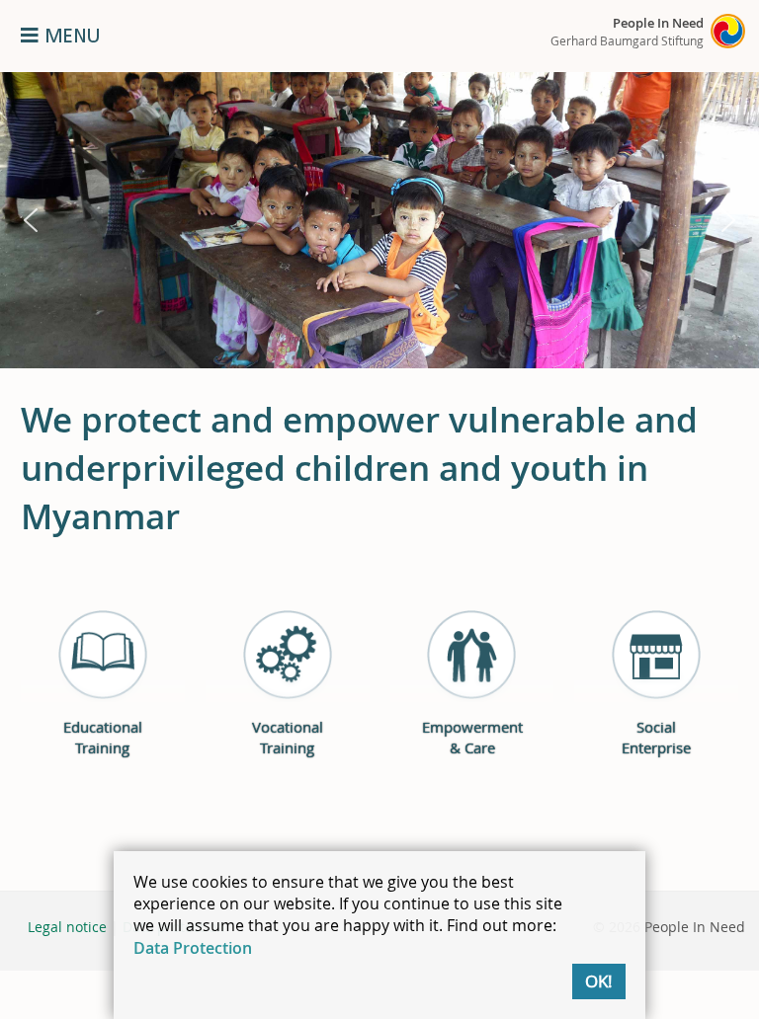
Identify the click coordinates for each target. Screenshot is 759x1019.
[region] (379, 220)
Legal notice (67, 926)
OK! (599, 981)
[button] (30, 220)
